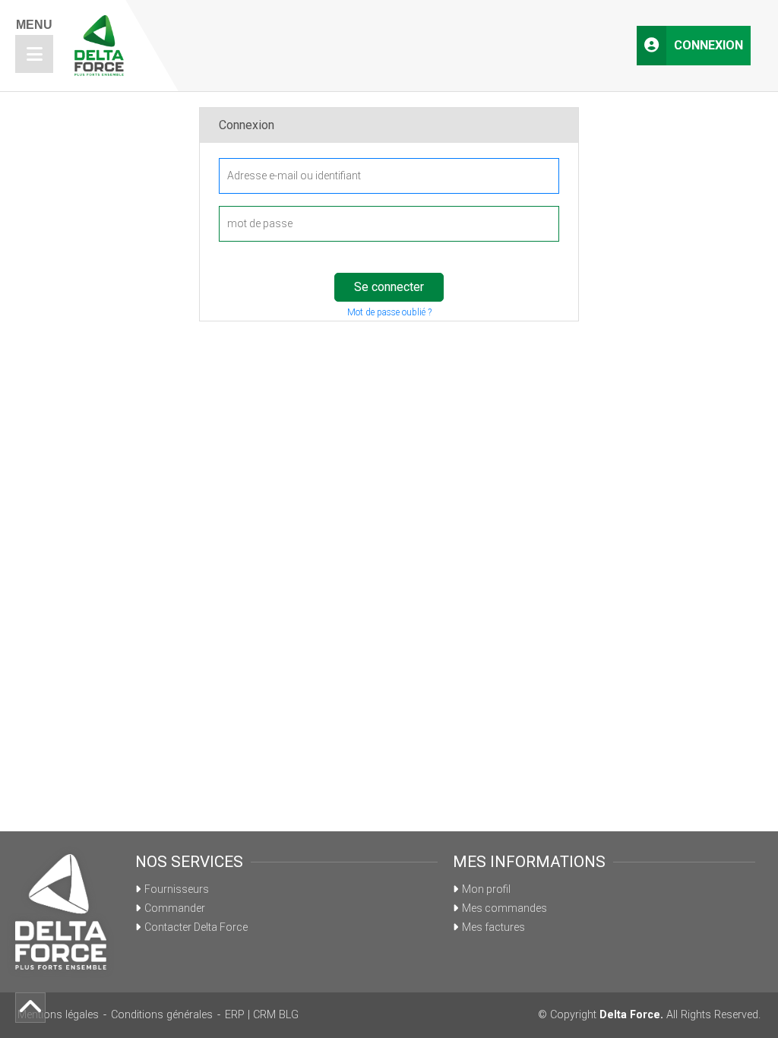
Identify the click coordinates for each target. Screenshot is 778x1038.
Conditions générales (162, 1014)
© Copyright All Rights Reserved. (649, 1014)
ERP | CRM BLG (262, 1014)
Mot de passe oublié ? (389, 312)
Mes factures (493, 927)
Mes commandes (504, 908)
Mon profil (486, 889)
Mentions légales (58, 1014)
